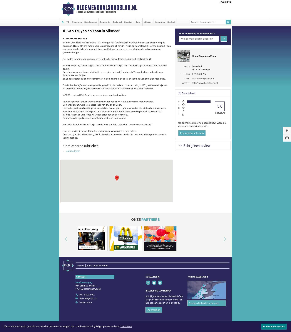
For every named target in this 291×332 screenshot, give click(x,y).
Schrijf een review (197, 145)
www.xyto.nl (85, 302)
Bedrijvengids (90, 22)
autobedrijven (73, 151)
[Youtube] (154, 282)
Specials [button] (128, 22)
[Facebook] (148, 282)
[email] (287, 138)
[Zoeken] (228, 22)
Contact (171, 22)
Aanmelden (153, 309)
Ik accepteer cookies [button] (274, 326)
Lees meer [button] (126, 326)
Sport (138, 22)
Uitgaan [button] (147, 22)
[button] (117, 178)
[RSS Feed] (160, 282)
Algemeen (77, 22)
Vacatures (160, 22)
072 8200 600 (86, 294)
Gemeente (105, 22)
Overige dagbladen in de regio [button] (204, 303)
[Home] (62, 22)
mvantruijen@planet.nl (203, 78)
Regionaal (117, 22)
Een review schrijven (192, 133)
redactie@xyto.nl (87, 298)
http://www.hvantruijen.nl (205, 83)
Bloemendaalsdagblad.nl (107, 7)
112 (67, 22)
